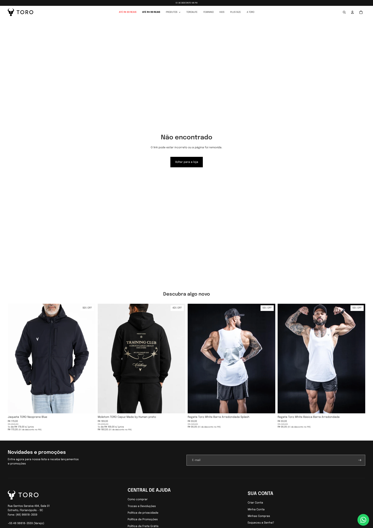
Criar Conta (255, 502)
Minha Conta (256, 509)
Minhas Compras (259, 516)
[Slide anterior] (13, 358)
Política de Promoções (143, 519)
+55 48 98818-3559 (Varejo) (26, 523)
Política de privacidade (143, 512)
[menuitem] (127, 12)
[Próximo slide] (89, 358)
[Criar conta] (359, 460)
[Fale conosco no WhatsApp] (363, 520)
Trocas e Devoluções (142, 506)
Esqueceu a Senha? (261, 522)
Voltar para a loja (186, 162)
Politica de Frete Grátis (143, 526)
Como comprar (138, 499)
